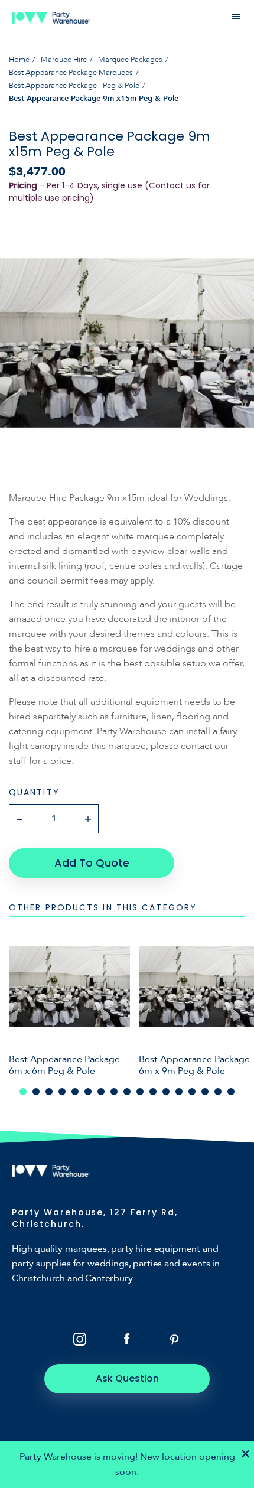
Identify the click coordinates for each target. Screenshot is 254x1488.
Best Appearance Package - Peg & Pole (74, 85)
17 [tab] (231, 1091)
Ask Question (127, 1378)
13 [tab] (179, 1091)
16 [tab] (218, 1091)
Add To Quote (91, 862)
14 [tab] (192, 1091)
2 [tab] (36, 1091)
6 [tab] (88, 1091)
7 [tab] (101, 1091)
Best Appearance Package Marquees (71, 72)
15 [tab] (205, 1091)
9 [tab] (127, 1091)
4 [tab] (62, 1091)
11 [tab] (153, 1091)
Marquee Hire (64, 59)
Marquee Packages (130, 59)
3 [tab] (49, 1091)
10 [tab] (140, 1091)
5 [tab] (75, 1091)
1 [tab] (23, 1091)
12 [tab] (166, 1091)
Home (19, 59)
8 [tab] (114, 1091)
